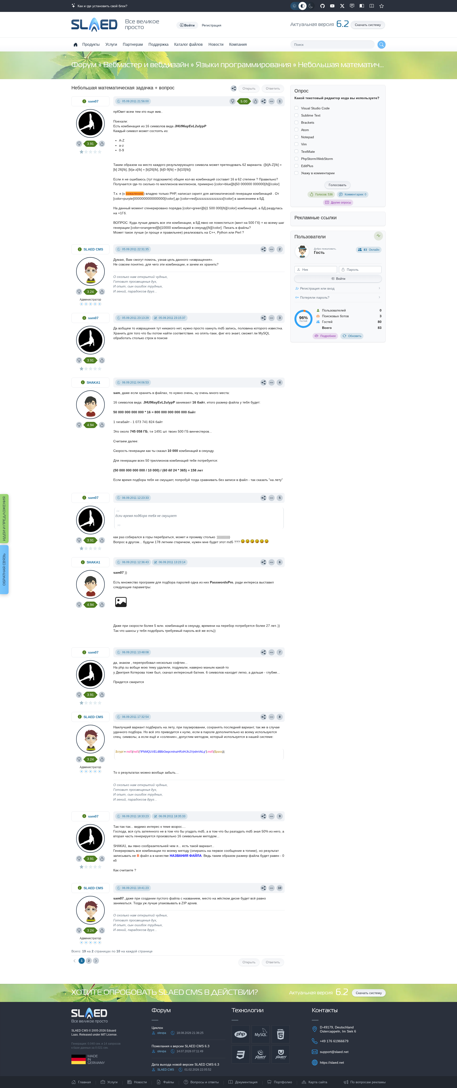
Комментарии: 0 (355, 194)
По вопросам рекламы (368, 1082)
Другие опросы (341, 202)
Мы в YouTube (332, 6)
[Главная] (75, 45)
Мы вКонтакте (352, 6)
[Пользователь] (271, 101)
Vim (304, 144)
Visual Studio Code (315, 108)
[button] (187, 25)
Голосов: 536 (324, 194)
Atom (305, 130)
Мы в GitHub (322, 6)
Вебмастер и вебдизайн (146, 65)
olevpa (161, 1033)
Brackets (307, 122)
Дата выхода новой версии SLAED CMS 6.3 (185, 1064)
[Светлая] (294, 6)
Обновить (354, 336)
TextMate (308, 151)
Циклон (157, 1028)
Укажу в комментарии (318, 173)
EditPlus (307, 166)
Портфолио (283, 1082)
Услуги (111, 44)
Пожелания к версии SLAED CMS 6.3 (180, 1046)
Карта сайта (317, 1082)
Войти (340, 279)
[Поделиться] (234, 88)
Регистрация (211, 25)
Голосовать (337, 185)
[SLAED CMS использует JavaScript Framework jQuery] (261, 1054)
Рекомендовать (382, 6)
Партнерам (133, 44)
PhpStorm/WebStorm (317, 159)
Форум (84, 65)
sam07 (93, 101)
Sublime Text (310, 115)
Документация (246, 1082)
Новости (216, 44)
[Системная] (302, 6)
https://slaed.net (332, 1062)
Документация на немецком (362, 6)
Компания (238, 44)
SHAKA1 (93, 382)
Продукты (91, 44)
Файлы (168, 1082)
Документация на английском (372, 6)
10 (279, 888)
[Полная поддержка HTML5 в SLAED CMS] (281, 1034)
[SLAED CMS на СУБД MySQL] (261, 1034)
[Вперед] (96, 961)
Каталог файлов (188, 44)
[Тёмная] (311, 6)
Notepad (307, 137)
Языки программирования (244, 65)
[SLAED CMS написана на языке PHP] (241, 1034)
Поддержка (159, 44)
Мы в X (342, 6)
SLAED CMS (93, 249)
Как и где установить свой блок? (101, 6)
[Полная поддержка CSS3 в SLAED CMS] (241, 1054)
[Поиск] (382, 45)
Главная (84, 1082)
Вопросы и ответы (204, 1082)
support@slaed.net (334, 1052)
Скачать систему (368, 25)
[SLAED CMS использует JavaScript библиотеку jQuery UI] (281, 1054)
